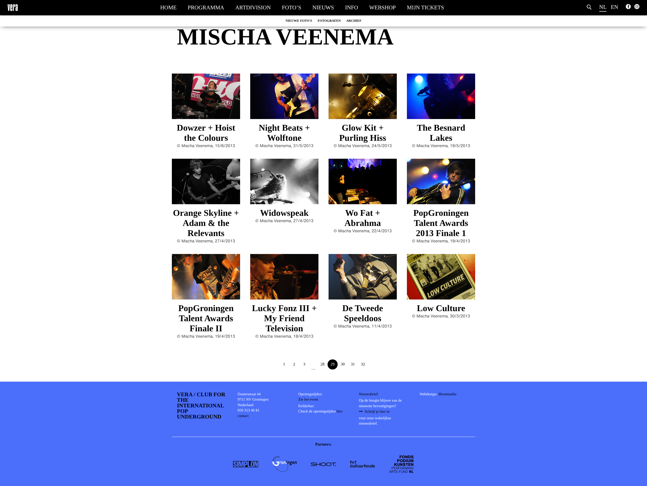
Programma (206, 7)
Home (168, 7)
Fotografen (329, 20)
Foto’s (291, 7)
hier (339, 411)
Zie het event (308, 400)
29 (333, 364)
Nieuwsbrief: (369, 394)
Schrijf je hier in (377, 412)
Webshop (382, 7)
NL (603, 7)
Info (351, 7)
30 (343, 364)
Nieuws (323, 7)
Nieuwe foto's (299, 20)
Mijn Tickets (425, 7)
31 (353, 364)
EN (614, 7)
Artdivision (253, 7)
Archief (353, 20)
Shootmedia (447, 394)
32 (363, 364)
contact (243, 416)
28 (322, 364)
